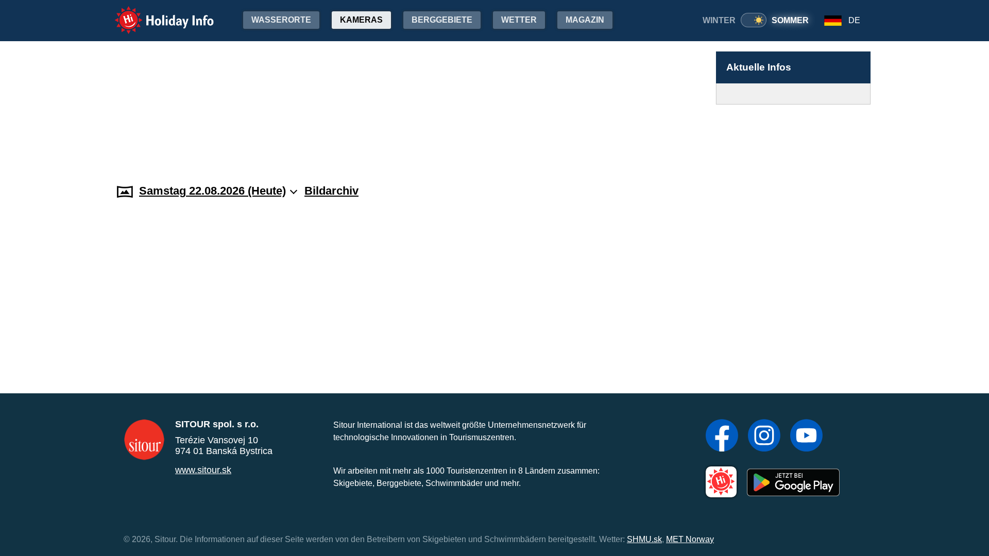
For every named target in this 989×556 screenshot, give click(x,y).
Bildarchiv (331, 190)
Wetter (519, 19)
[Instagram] (764, 436)
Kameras (361, 19)
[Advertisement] (793, 134)
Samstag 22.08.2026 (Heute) (212, 190)
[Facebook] (722, 436)
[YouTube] (806, 436)
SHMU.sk (644, 539)
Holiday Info (154, 13)
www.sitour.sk (203, 470)
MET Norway (690, 539)
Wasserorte (281, 19)
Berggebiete (442, 19)
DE (854, 20)
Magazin (585, 19)
